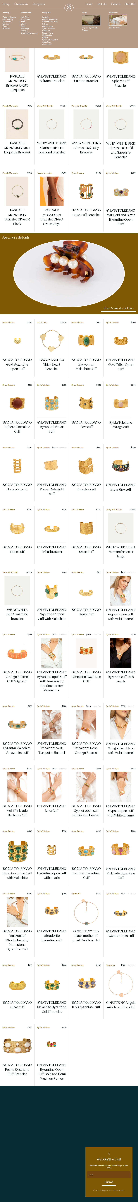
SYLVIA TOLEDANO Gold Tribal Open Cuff (120, 365)
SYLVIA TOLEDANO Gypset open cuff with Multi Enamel (120, 615)
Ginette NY (76, 894)
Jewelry (6, 12)
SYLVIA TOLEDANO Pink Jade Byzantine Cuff (120, 874)
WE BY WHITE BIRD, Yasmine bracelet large (121, 552)
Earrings (6, 24)
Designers (39, 4)
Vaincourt (46, 31)
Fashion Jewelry (9, 17)
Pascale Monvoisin (49, 19)
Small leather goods (29, 33)
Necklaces (7, 22)
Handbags (25, 28)
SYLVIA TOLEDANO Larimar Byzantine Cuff (86, 873)
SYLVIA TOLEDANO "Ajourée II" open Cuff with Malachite (51, 615)
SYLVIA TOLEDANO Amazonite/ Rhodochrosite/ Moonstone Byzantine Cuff (17, 940)
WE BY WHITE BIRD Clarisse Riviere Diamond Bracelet (51, 148)
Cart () (130, 4)
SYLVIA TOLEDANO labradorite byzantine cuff (51, 936)
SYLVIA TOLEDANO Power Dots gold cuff (51, 490)
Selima (45, 24)
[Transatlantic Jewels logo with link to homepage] (69, 7)
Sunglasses (25, 19)
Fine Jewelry (8, 19)
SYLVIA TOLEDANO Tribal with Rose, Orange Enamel (86, 748)
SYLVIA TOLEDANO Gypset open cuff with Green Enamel (86, 811)
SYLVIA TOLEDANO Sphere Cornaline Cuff (17, 427)
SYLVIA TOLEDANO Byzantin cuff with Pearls (120, 677)
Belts (23, 26)
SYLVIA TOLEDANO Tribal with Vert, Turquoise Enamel (51, 748)
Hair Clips (25, 17)
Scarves (24, 31)
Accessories (26, 12)
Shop (89, 4)
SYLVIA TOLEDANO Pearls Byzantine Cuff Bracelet (17, 1070)
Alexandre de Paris (50, 22)
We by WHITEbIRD (50, 40)
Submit (108, 1181)
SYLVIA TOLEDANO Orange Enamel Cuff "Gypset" (17, 677)
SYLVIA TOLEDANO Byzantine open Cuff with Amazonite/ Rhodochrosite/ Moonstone (51, 681)
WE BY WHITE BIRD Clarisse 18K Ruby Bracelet (86, 148)
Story (6, 4)
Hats (23, 22)
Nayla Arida (47, 35)
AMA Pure (46, 42)
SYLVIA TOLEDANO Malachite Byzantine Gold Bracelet (51, 1007)
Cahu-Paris (46, 44)
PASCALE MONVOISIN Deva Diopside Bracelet (17, 148)
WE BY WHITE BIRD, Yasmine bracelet (17, 615)
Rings (5, 26)
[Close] (109, 1154)
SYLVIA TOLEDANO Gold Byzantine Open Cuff (17, 365)
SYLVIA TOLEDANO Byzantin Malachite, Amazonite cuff (17, 748)
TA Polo (101, 4)
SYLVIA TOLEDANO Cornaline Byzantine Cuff (86, 677)
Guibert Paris (47, 33)
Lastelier (45, 17)
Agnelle (45, 37)
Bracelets (6, 28)
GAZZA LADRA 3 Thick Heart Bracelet (51, 365)
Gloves (23, 24)
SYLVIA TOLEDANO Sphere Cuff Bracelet (120, 81)
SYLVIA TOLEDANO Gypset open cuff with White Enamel (120, 811)
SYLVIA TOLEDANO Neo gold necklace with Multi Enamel (120, 749)
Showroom (21, 4)
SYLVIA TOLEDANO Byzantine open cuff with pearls (51, 873)
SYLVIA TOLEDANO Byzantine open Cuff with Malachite (17, 873)
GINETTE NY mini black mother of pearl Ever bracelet (86, 936)
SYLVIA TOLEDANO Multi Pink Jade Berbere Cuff (17, 811)
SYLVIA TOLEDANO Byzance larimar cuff (51, 427)
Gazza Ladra (47, 26)
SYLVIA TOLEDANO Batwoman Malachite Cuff (86, 365)
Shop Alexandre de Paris (118, 308)
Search (115, 4)
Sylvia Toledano (48, 28)
